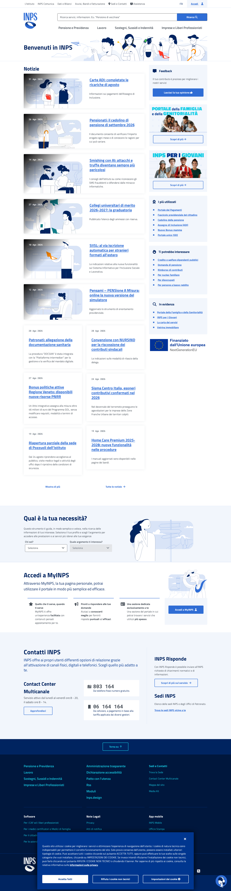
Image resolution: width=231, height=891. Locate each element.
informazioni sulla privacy (84, 865)
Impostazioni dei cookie (164, 879)
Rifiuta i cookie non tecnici (115, 879)
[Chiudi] (185, 839)
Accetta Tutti (65, 879)
